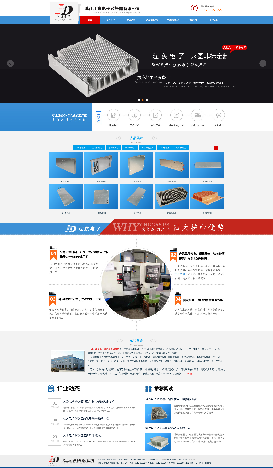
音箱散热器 (130, 148)
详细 (189, 373)
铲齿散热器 (113, 148)
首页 (90, 19)
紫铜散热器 (181, 148)
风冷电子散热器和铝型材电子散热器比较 (88, 401)
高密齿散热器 (147, 148)
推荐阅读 (163, 388)
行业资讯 (193, 19)
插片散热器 (80, 148)
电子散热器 (144, 357)
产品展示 (131, 19)
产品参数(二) (173, 19)
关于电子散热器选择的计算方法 (83, 435)
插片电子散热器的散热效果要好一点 (86, 418)
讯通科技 (192, 459)
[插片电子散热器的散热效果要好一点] (158, 451)
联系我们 (214, 19)
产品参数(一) (152, 19)
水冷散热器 (165, 148)
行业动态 (68, 388)
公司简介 (110, 19)
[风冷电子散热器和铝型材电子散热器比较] (158, 422)
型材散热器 (97, 148)
